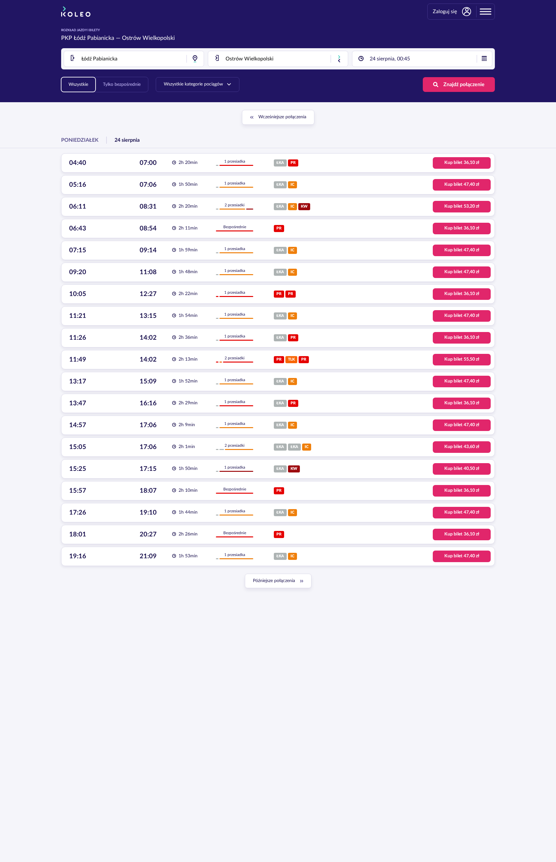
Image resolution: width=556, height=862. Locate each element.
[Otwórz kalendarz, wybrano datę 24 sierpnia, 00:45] (484, 59)
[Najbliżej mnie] (195, 59)
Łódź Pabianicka (94, 38)
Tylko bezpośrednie (122, 84)
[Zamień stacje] (339, 59)
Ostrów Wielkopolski (148, 38)
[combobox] (133, 59)
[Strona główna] (75, 11)
